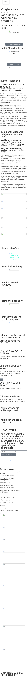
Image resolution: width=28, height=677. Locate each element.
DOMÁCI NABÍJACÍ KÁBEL (7, 488)
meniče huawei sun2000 (9, 283)
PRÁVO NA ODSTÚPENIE (6, 502)
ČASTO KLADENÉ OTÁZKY (7, 497)
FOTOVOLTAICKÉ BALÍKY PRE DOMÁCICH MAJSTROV (11, 472)
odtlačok (2, 505)
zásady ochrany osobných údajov (9, 510)
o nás (1, 495)
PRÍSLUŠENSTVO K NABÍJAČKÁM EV (10, 490)
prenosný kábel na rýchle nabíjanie (11, 318)
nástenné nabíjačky (12, 300)
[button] (13, 1)
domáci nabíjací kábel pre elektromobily (13, 336)
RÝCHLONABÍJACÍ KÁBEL (7, 485)
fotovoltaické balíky (12, 266)
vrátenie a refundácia (5, 500)
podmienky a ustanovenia (7, 508)
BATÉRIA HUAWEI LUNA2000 (8, 478)
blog (1, 513)
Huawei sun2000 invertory (7, 475)
